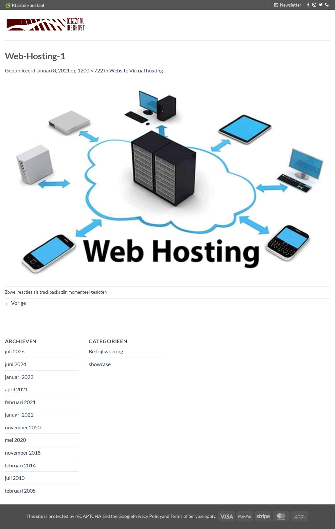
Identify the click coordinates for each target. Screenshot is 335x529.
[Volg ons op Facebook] (308, 5)
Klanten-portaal (27, 5)
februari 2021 (20, 402)
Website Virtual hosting (136, 70)
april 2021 (16, 389)
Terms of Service (186, 516)
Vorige (15, 303)
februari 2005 (20, 490)
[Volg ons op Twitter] (321, 5)
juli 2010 (15, 478)
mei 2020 (15, 440)
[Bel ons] (327, 5)
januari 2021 (19, 414)
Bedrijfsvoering (106, 351)
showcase (100, 364)
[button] (287, 5)
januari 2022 (19, 377)
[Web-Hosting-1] (167, 180)
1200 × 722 (90, 70)
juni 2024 (15, 364)
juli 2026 (15, 351)
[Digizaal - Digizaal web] (45, 25)
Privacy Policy (147, 516)
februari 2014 (20, 465)
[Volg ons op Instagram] (314, 5)
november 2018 (23, 452)
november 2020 (23, 427)
